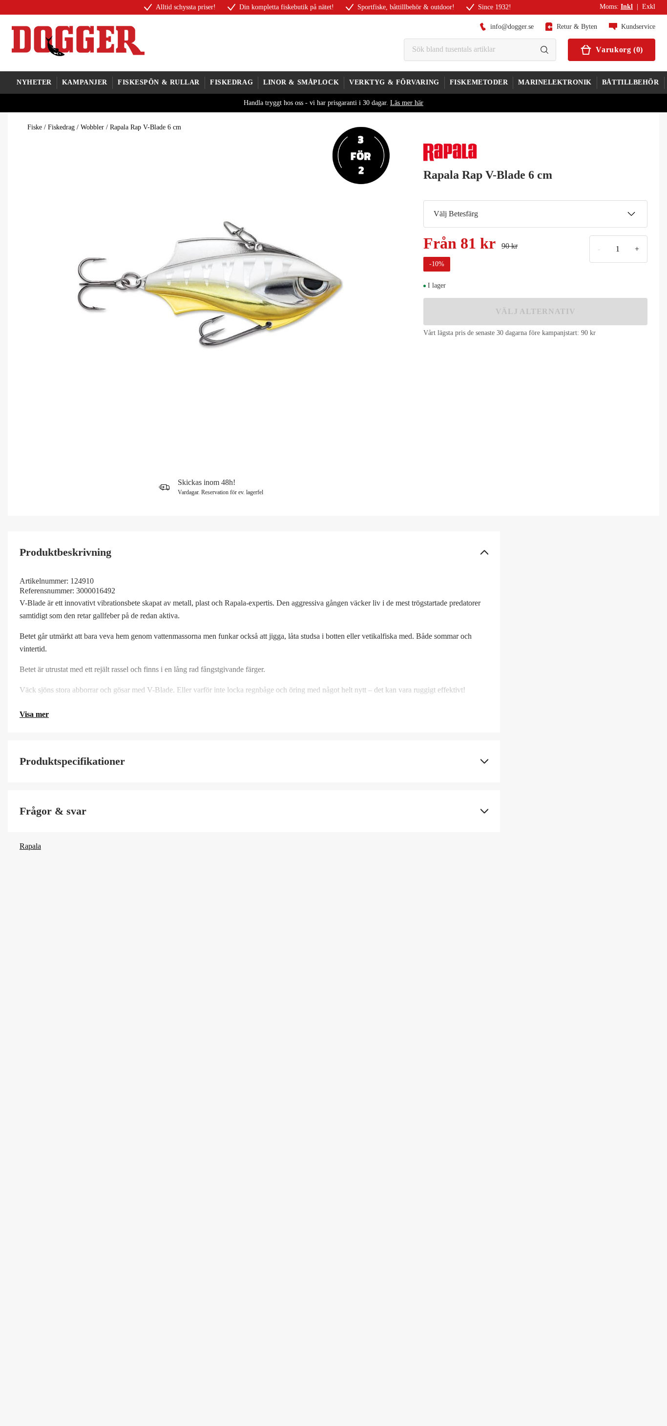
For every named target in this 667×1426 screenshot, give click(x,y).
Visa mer (34, 714)
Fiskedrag (61, 127)
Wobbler (92, 127)
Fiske (34, 127)
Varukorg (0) (619, 49)
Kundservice (638, 26)
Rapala (30, 846)
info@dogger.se (512, 26)
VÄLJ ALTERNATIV (536, 311)
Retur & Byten (577, 26)
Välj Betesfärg (456, 214)
